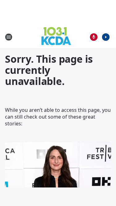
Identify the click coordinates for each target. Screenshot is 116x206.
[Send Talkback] (93, 37)
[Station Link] (56, 37)
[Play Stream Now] (106, 37)
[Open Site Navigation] (8, 37)
